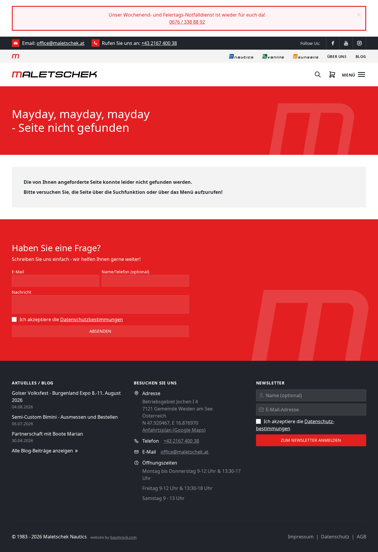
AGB (361, 536)
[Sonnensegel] (305, 56)
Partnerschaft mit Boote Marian (47, 434)
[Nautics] (241, 56)
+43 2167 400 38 (159, 43)
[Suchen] (317, 74)
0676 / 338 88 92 (187, 22)
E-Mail (18, 272)
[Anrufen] (96, 43)
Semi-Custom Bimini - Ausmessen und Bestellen (65, 417)
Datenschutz (335, 536)
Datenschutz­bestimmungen (91, 319)
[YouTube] (346, 43)
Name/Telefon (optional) (125, 272)
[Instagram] (359, 43)
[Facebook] (332, 43)
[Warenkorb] (332, 74)
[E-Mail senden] (16, 43)
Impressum (301, 536)
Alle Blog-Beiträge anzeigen (42, 450)
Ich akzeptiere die (71, 319)
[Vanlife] (273, 56)
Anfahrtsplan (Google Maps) (174, 430)
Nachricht (21, 292)
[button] (359, 15)
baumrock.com (123, 537)
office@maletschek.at (60, 43)
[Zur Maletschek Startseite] (15, 56)
